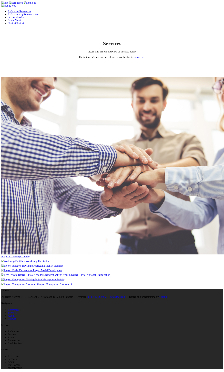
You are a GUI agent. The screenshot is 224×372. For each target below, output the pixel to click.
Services (12, 312)
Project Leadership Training (15, 256)
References (13, 309)
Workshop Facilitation (38, 261)
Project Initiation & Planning (48, 265)
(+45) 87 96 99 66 (97, 296)
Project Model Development (47, 270)
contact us (139, 57)
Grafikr (163, 296)
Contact (12, 318)
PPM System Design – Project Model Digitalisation (83, 274)
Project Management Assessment (55, 284)
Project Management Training (50, 279)
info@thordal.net (118, 296)
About (11, 315)
